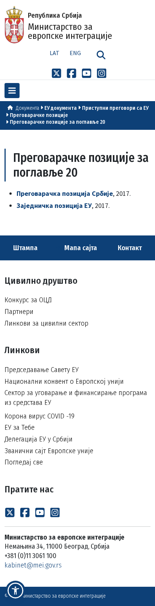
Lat (54, 53)
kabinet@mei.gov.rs (33, 565)
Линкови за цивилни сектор (46, 323)
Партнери (19, 311)
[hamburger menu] (12, 90)
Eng (75, 53)
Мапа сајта (80, 247)
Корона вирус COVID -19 (39, 416)
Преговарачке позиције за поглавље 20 (57, 122)
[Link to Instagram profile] (101, 73)
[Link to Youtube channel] (86, 73)
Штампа (25, 247)
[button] (15, 590)
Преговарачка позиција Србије (65, 193)
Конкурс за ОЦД (28, 299)
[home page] (10, 108)
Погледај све (24, 462)
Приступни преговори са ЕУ (115, 108)
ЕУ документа (60, 108)
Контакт (130, 247)
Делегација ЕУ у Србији (39, 439)
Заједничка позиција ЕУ (54, 205)
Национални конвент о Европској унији (64, 381)
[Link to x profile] (56, 73)
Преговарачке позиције (39, 115)
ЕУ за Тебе (20, 427)
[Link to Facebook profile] (71, 73)
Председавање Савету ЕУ (42, 369)
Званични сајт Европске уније (49, 450)
